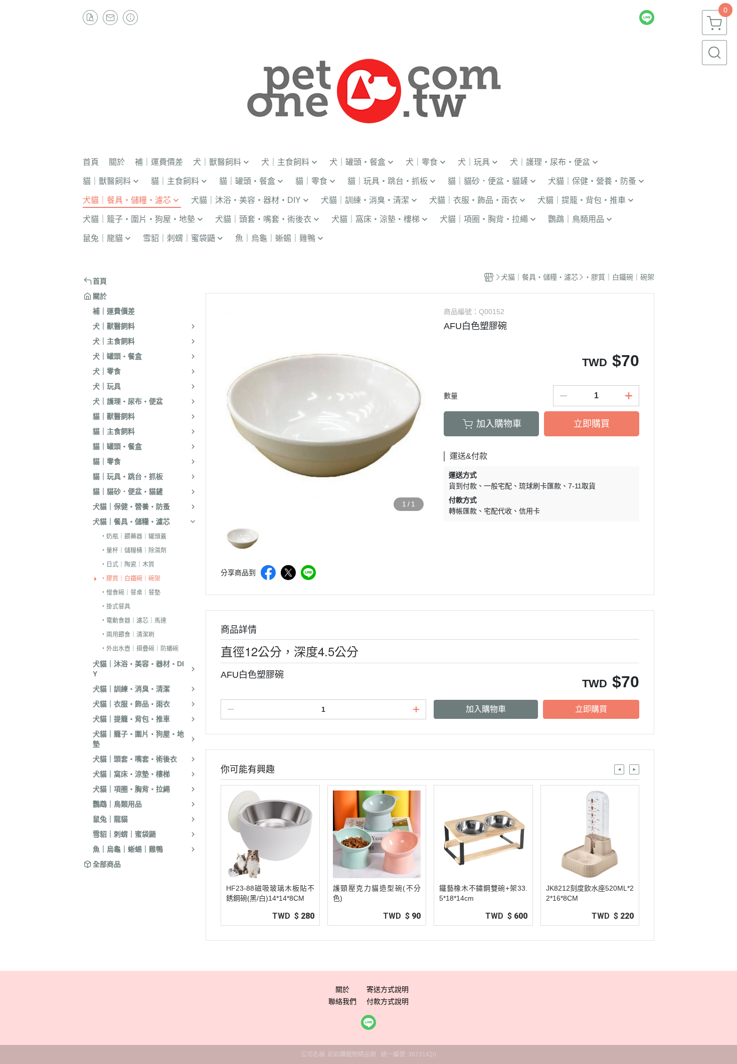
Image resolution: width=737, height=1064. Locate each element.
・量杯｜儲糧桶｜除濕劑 (133, 550)
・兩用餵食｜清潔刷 (127, 634)
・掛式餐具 (115, 606)
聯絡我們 (342, 1001)
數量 (451, 396)
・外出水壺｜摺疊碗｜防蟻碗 (139, 648)
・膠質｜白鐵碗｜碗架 (130, 578)
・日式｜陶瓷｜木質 (127, 564)
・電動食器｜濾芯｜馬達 (133, 620)
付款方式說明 (387, 1001)
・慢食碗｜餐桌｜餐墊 (130, 592)
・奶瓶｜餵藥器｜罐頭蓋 (133, 536)
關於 (342, 989)
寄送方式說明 (387, 989)
